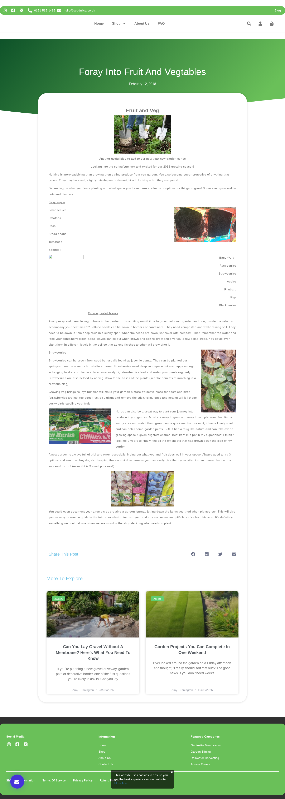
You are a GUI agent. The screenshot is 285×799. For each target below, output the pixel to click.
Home (99, 23)
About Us (141, 23)
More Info (120, 783)
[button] (17, 782)
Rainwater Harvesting (205, 758)
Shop (116, 23)
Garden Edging (201, 751)
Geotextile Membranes (206, 745)
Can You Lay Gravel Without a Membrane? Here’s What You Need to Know (93, 652)
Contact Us (105, 764)
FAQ (161, 23)
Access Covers (200, 764)
